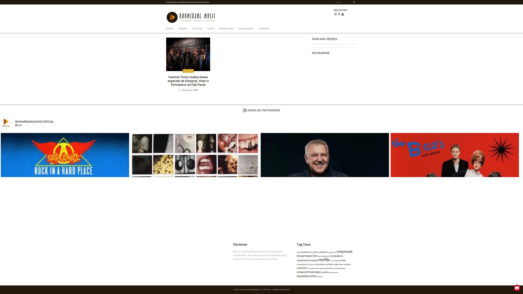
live (315, 256)
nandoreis (323, 252)
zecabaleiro (336, 256)
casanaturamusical (307, 260)
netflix (324, 259)
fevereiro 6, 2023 (189, 90)
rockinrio (302, 268)
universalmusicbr (323, 256)
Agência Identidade (281, 290)
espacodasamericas (326, 268)
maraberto (312, 264)
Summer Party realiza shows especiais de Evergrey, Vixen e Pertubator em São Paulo (188, 81)
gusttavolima (334, 272)
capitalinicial (332, 252)
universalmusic (302, 264)
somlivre (325, 272)
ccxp (332, 261)
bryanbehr (315, 252)
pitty (298, 252)
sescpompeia (304, 256)
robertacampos (340, 268)
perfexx (320, 277)
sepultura (347, 264)
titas (344, 260)
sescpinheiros (305, 252)
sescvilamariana (313, 268)
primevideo (320, 264)
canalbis (329, 264)
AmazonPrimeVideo (309, 272)
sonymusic (345, 251)
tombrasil (337, 260)
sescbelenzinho (307, 276)
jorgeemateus (338, 264)
